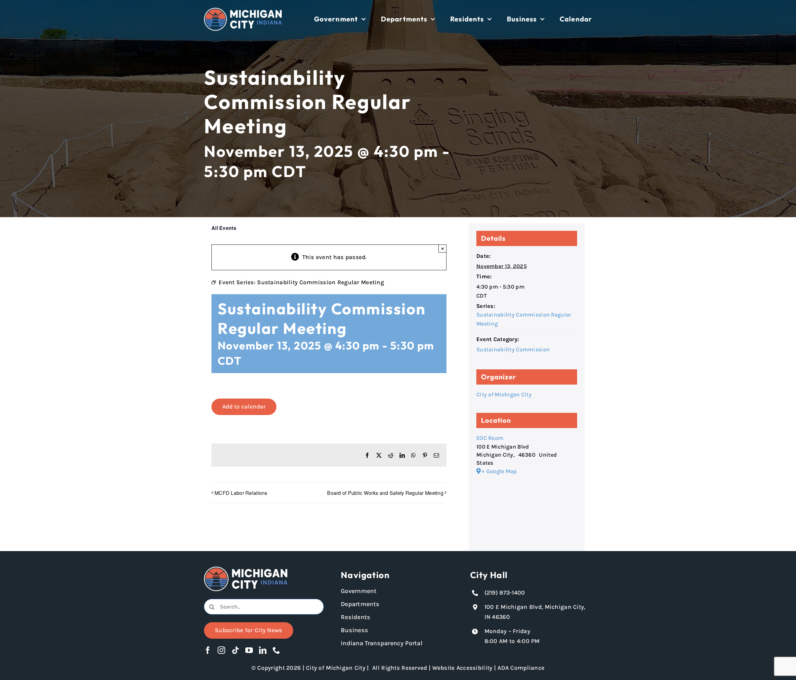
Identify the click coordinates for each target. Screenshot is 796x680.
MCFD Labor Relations (241, 492)
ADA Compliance (520, 667)
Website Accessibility (462, 667)
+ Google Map (499, 471)
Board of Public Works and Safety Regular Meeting (385, 492)
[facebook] (207, 650)
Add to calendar (244, 406)
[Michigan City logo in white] (243, 10)
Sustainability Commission (513, 349)
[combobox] (264, 606)
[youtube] (249, 650)
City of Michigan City (504, 394)
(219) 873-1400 (504, 592)
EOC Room (489, 438)
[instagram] (221, 650)
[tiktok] (235, 650)
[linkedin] (262, 650)
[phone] (276, 650)
